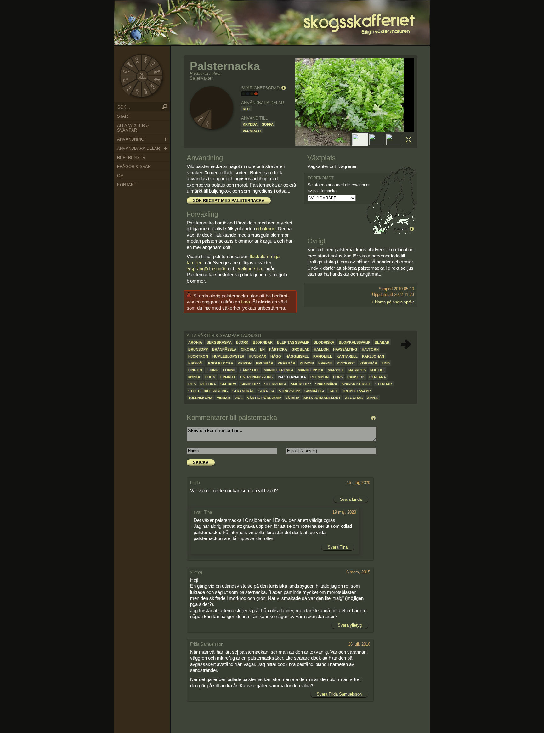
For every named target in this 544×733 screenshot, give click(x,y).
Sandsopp (250, 384)
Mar (158, 72)
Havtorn (370, 349)
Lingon (195, 370)
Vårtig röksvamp (264, 398)
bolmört (267, 228)
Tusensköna (200, 398)
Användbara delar (138, 148)
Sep (126, 80)
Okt (126, 72)
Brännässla (224, 349)
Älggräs (354, 398)
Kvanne (325, 363)
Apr (157, 79)
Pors (338, 377)
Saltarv (228, 384)
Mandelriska (310, 370)
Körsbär (368, 363)
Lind (386, 363)
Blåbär (382, 342)
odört (222, 268)
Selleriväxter (201, 78)
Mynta (194, 377)
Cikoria (248, 349)
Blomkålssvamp (354, 342)
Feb (153, 64)
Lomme (229, 370)
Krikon (245, 363)
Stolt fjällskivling (208, 391)
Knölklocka (220, 363)
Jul (137, 92)
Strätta (266, 391)
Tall (333, 391)
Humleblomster (228, 356)
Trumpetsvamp (356, 391)
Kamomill (322, 356)
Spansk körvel (356, 384)
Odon (210, 377)
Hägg (275, 356)
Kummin (307, 363)
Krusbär (264, 363)
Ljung (212, 370)
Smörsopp (301, 384)
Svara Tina (338, 547)
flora (245, 301)
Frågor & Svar (134, 166)
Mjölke (377, 370)
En (262, 349)
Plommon (319, 377)
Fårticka (278, 349)
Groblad (300, 349)
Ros (192, 384)
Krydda (250, 124)
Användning (130, 139)
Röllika (208, 384)
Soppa (268, 124)
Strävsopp (289, 391)
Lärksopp (249, 370)
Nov (129, 63)
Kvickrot (346, 363)
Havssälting (345, 349)
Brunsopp (198, 349)
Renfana (377, 377)
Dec (137, 59)
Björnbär (263, 342)
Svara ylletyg (350, 625)
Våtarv (292, 398)
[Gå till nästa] (406, 344)
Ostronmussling (256, 377)
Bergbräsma (219, 342)
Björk (242, 342)
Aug (128, 89)
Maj (153, 87)
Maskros (357, 370)
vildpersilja (251, 268)
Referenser (131, 157)
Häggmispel (297, 356)
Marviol (336, 370)
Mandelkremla (278, 370)
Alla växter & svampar (133, 128)
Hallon (321, 349)
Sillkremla (275, 384)
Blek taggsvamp (293, 342)
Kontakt (126, 185)
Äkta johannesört (322, 398)
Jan (145, 59)
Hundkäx (257, 356)
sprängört (200, 268)
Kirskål (196, 363)
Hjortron (198, 356)
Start (123, 116)
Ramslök (356, 377)
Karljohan (373, 356)
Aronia (195, 342)
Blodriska (324, 342)
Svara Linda (351, 499)
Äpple (372, 398)
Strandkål (243, 391)
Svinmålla (314, 391)
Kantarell (347, 356)
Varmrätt (252, 131)
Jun (146, 92)
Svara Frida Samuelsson (339, 694)
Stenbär (383, 384)
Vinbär (223, 398)
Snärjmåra (326, 384)
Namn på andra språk (394, 302)
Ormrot (227, 377)
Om (120, 175)
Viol (239, 398)
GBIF (404, 229)
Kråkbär (286, 363)
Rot (246, 109)
